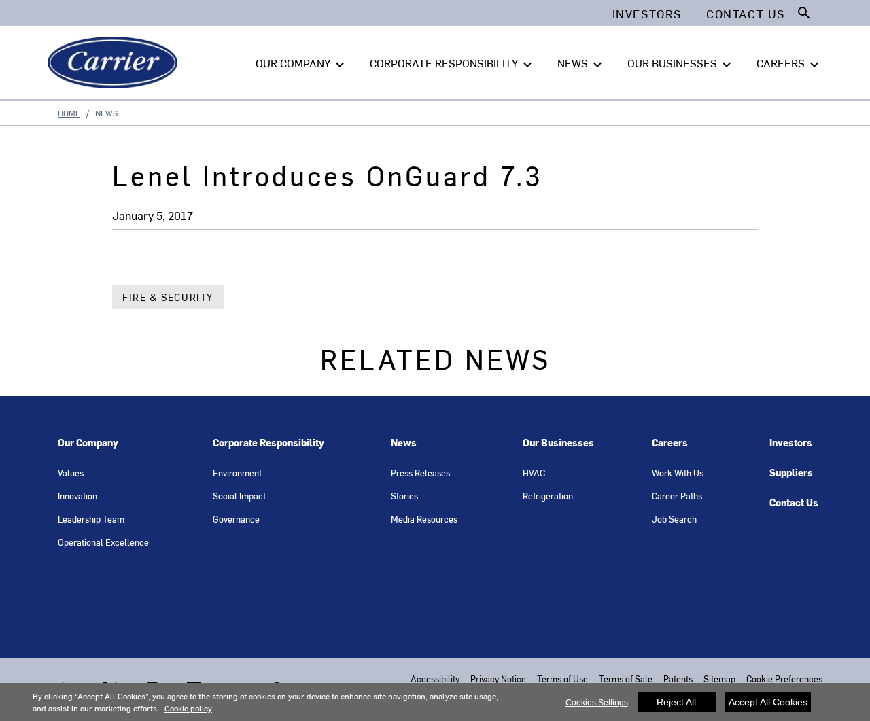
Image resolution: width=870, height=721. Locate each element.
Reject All (676, 702)
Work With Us (677, 472)
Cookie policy (188, 708)
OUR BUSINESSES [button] (681, 64)
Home (69, 112)
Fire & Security (167, 297)
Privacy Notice (498, 678)
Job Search (674, 519)
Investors (790, 442)
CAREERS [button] (789, 64)
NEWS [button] (581, 64)
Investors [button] (647, 13)
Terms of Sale (625, 678)
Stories (404, 496)
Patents (678, 678)
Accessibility (435, 678)
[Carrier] (115, 62)
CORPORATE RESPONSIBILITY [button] (453, 64)
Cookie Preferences (784, 678)
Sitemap (719, 678)
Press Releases (420, 472)
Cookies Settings (597, 702)
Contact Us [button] (745, 13)
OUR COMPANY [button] (302, 64)
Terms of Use (562, 678)
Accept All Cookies (768, 702)
